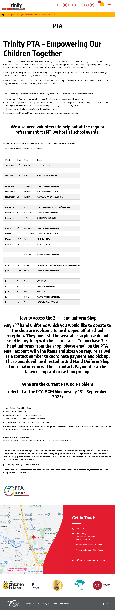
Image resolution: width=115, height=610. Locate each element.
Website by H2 (44, 603)
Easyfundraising (22, 102)
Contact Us (29, 603)
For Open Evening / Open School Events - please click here (31, 14)
